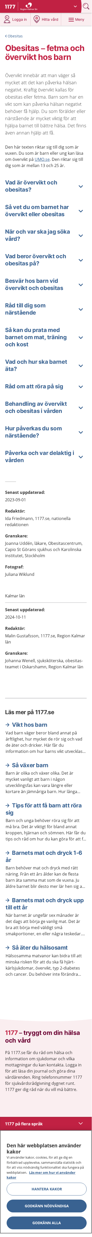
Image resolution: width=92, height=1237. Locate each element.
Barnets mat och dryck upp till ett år (45, 904)
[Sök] (87, 6)
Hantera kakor (47, 1189)
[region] (46, 1181)
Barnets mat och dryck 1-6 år (44, 856)
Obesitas (15, 36)
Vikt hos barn (29, 724)
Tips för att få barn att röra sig (44, 809)
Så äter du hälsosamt (40, 947)
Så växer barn (30, 765)
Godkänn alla (46, 1222)
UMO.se (42, 159)
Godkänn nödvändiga (47, 1205)
